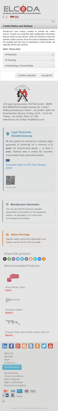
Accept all (47, 75)
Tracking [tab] (11, 60)
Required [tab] (11, 54)
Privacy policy (15, 49)
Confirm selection (27, 75)
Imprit (5, 49)
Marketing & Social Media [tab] (20, 65)
